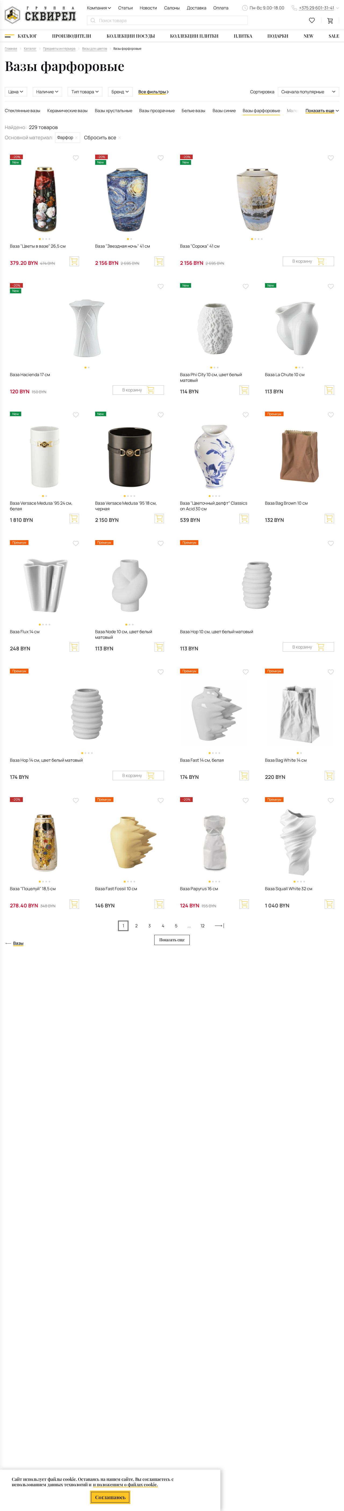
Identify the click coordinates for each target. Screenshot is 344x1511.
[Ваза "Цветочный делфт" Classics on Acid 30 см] (214, 456)
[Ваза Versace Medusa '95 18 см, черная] (129, 456)
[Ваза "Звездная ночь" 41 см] (129, 199)
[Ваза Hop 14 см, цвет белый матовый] (87, 713)
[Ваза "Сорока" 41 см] (257, 199)
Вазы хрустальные (113, 110)
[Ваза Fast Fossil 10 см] (129, 842)
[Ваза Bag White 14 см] (299, 713)
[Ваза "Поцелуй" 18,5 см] (44, 842)
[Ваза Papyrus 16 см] (214, 842)
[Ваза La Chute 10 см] (299, 328)
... (189, 926)
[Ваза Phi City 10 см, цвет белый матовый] (214, 328)
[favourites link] (312, 20)
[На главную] (40, 15)
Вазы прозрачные (157, 110)
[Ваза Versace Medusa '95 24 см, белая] (44, 456)
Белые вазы (193, 110)
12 (202, 926)
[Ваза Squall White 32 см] (299, 842)
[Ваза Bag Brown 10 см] (299, 456)
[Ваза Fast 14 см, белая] (214, 713)
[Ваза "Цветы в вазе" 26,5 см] (44, 199)
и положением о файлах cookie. (125, 1484)
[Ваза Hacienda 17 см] (87, 328)
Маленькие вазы (303, 110)
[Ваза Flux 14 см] (44, 585)
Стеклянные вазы (22, 110)
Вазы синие (224, 110)
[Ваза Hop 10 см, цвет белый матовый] (257, 585)
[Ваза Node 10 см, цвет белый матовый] (129, 585)
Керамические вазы (67, 110)
